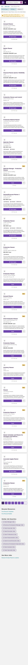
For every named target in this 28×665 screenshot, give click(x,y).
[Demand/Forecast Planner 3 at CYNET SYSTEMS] (14, 201)
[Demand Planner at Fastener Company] (14, 301)
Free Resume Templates (7, 511)
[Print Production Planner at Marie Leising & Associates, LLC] (14, 325)
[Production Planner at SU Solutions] (14, 488)
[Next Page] (25, 503)
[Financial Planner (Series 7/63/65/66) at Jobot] (14, 79)
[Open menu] (25, 2)
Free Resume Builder (7, 513)
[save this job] (24, 37)
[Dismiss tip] (22, 15)
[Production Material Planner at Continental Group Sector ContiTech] (14, 125)
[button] (12, 36)
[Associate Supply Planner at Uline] (14, 465)
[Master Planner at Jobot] (14, 54)
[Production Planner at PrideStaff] (14, 254)
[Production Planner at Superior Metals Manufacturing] (14, 349)
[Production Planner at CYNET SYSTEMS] (14, 228)
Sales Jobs (7, 6)
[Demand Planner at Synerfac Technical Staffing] (14, 30)
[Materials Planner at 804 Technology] (14, 149)
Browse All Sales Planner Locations (10, 557)
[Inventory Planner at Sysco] (14, 372)
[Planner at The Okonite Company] (14, 395)
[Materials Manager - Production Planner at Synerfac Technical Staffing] (14, 175)
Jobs (2, 6)
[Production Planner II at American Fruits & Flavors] (14, 417)
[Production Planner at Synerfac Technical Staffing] (14, 279)
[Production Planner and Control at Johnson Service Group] (14, 102)
